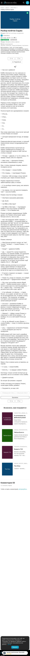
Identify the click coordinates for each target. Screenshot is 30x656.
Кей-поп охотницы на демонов (15, 33)
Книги (2, 7)
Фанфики (8, 42)
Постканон (25, 45)
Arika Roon (13, 7)
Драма (17, 42)
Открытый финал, (17, 45)
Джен (7, 7)
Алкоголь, (9, 45)
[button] (26, 653)
